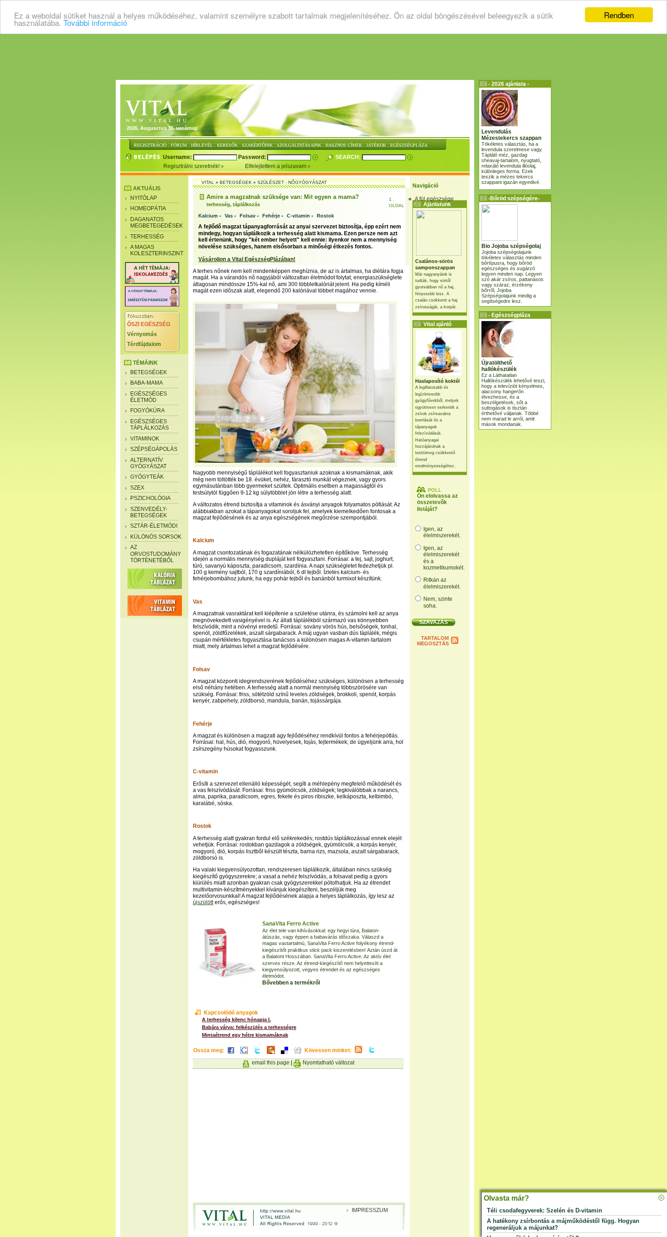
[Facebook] (231, 1054)
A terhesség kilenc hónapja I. (236, 1019)
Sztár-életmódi (153, 526)
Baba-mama (146, 383)
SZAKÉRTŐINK (257, 145)
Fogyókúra (147, 410)
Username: (178, 157)
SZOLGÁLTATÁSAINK (299, 145)
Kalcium (208, 215)
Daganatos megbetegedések (156, 222)
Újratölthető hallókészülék (499, 366)
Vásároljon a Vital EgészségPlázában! (246, 259)
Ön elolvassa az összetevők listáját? (437, 502)
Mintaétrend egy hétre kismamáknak (245, 1035)
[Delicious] (284, 1054)
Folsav (247, 215)
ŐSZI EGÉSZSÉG (148, 324)
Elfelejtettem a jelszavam (276, 166)
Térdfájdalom (144, 344)
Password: (252, 157)
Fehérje (271, 215)
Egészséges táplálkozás (149, 424)
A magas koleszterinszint (156, 250)
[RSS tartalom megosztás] (358, 1053)
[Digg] (298, 1054)
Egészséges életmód (148, 397)
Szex (137, 488)
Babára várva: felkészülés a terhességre (249, 1027)
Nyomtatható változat (328, 1062)
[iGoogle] (244, 1054)
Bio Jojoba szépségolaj (511, 246)
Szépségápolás (153, 449)
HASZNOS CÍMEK (343, 145)
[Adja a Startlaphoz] (271, 1054)
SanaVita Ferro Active (290, 923)
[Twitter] (257, 1054)
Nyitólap (143, 198)
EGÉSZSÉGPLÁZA (408, 145)
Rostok (325, 215)
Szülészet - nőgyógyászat (292, 182)
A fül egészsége (434, 199)
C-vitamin (298, 215)
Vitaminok (144, 438)
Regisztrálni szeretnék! (192, 166)
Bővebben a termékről (291, 983)
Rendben (619, 14)
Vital (207, 182)
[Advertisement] (333, 56)
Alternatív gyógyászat (148, 463)
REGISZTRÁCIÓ (150, 145)
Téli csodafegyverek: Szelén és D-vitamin (544, 1210)
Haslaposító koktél (437, 381)
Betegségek (148, 372)
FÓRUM (179, 145)
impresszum (370, 1210)
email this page (270, 1062)
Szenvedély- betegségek (148, 512)
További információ (95, 23)
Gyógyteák (147, 477)
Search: (348, 157)
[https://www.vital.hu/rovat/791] (152, 282)
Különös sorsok (155, 537)
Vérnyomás (142, 334)
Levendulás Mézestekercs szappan (511, 135)
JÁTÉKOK (376, 145)
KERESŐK (227, 145)
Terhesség (147, 236)
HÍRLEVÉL (202, 145)
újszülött (203, 902)
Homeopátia (148, 208)
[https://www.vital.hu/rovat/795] (152, 305)
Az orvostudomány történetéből (155, 554)
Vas (229, 215)
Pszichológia (150, 498)
